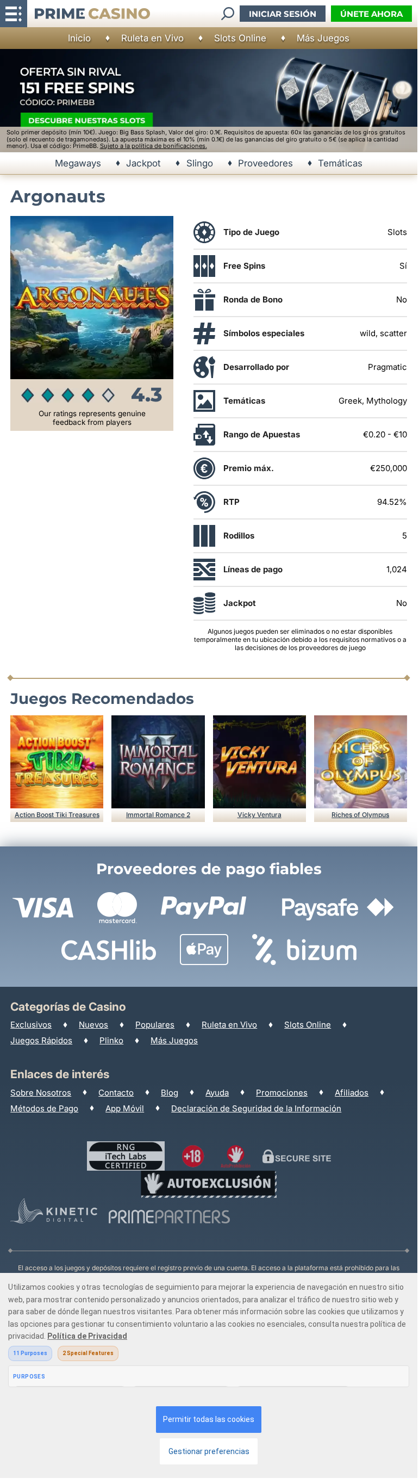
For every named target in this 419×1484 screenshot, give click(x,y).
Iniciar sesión (282, 14)
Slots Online (240, 38)
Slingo (199, 163)
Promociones (282, 1092)
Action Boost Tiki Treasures (57, 815)
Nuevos (93, 1024)
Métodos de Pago (44, 1108)
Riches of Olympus (360, 815)
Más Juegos (323, 38)
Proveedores (265, 163)
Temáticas (340, 163)
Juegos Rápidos (41, 1040)
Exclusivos (31, 1024)
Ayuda (217, 1092)
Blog (169, 1092)
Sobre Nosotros (40, 1092)
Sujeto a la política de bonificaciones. (153, 146)
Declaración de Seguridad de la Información (256, 1108)
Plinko (111, 1040)
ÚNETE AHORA (371, 14)
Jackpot (143, 163)
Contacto (116, 1092)
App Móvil (124, 1108)
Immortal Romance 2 (158, 815)
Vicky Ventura (259, 815)
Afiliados (351, 1092)
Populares (154, 1024)
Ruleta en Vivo (152, 38)
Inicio (79, 38)
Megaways (78, 163)
